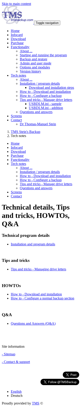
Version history (30, 71)
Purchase (17, 43)
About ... (26, 51)
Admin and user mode (35, 63)
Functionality (20, 160)
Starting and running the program (43, 55)
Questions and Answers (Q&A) (33, 323)
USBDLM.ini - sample (45, 104)
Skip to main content (16, 4)
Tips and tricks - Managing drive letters (38, 269)
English (16, 391)
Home (15, 31)
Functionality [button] (20, 47)
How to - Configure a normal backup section (42, 298)
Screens (16, 116)
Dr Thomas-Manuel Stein (38, 124)
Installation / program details (40, 83)
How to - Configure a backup (41, 96)
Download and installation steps (51, 87)
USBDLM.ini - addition (46, 108)
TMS (35, 403)
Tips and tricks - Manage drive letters (46, 100)
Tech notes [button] (18, 75)
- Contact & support (16, 362)
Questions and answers (36, 112)
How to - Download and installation (45, 92)
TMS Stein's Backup (25, 132)
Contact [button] (16, 120)
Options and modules (35, 67)
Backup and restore (33, 59)
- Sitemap (8, 354)
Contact (16, 196)
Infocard (17, 35)
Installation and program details (33, 244)
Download (18, 39)
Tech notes (18, 164)
